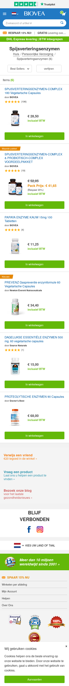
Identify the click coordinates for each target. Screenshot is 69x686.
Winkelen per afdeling (14, 584)
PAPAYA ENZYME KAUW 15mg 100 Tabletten (28, 219)
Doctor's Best (17, 400)
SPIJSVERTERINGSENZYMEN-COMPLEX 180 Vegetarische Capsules (33, 91)
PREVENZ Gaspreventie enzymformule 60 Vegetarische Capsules (32, 284)
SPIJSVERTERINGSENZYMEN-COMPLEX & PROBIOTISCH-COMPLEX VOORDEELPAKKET (33, 158)
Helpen (6, 598)
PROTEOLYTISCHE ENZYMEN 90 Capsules (34, 397)
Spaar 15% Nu (18, 577)
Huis (16, 54)
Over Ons (7, 605)
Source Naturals (18, 345)
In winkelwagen (34, 136)
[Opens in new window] (29, 529)
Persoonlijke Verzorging (38, 54)
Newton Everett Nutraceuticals (26, 290)
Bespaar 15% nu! (20, 33)
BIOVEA (14, 97)
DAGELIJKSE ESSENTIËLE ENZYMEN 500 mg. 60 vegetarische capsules (34, 339)
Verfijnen (49, 68)
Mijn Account (9, 591)
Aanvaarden (34, 679)
